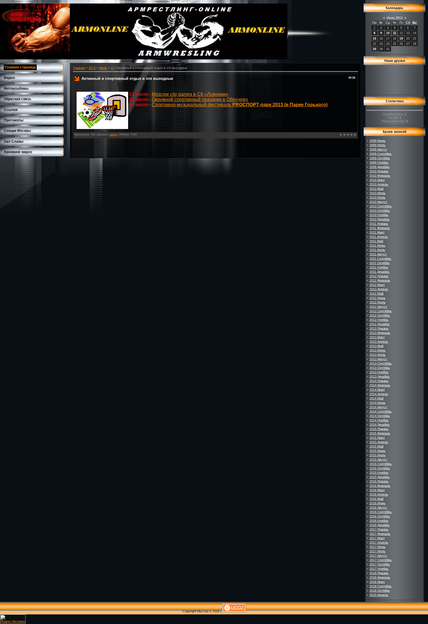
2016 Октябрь (379, 516)
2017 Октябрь (379, 564)
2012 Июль (377, 302)
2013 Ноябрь (378, 372)
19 (401, 38)
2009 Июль (377, 145)
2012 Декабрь (379, 324)
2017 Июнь (377, 547)
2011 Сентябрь (380, 258)
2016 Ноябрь (378, 520)
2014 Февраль (379, 385)
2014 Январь (378, 381)
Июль (103, 68)
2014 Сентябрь (380, 411)
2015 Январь (378, 429)
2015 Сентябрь (380, 464)
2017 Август (378, 555)
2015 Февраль (379, 433)
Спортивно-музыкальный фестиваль (192, 104)
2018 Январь (378, 573)
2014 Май (376, 398)
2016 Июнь (377, 503)
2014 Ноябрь (378, 420)
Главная (79, 68)
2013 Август (378, 359)
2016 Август (378, 507)
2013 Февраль (379, 333)
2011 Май (376, 241)
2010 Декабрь (379, 219)
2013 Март (377, 337)
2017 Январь (378, 529)
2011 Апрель (378, 236)
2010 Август (378, 202)
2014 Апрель (378, 394)
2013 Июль (377, 354)
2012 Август (378, 306)
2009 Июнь (377, 140)
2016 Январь (378, 481)
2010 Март (377, 180)
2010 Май (376, 188)
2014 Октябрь (379, 416)
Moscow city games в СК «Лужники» (190, 94)
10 (388, 33)
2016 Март (377, 490)
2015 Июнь (377, 450)
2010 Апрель (378, 184)
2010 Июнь (377, 193)
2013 (92, 68)
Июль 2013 (395, 18)
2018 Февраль (379, 577)
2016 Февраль (379, 485)
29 (374, 49)
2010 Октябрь (379, 210)
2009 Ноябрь (378, 162)
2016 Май (376, 499)
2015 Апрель (378, 442)
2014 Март (377, 389)
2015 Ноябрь (378, 472)
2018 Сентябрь (380, 586)
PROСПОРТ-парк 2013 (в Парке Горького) (280, 104)
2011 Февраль (379, 228)
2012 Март (377, 285)
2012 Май (376, 293)
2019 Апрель (378, 595)
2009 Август (378, 149)
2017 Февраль (379, 533)
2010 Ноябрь (378, 215)
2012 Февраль (379, 280)
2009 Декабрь (379, 167)
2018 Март (377, 582)
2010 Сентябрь (380, 206)
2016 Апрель (378, 494)
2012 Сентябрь (380, 311)
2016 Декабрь (379, 525)
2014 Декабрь (379, 424)
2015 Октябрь (379, 468)
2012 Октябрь (379, 315)
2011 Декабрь (379, 271)
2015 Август (378, 459)
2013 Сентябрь (380, 363)
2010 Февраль (379, 175)
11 (112, 68)
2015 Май (376, 446)
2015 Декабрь (379, 477)
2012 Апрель (378, 289)
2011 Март (377, 232)
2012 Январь (378, 276)
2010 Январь (378, 171)
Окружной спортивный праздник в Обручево (200, 99)
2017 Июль (377, 551)
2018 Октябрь (379, 590)
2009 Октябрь (379, 158)
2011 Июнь (377, 245)
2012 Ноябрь (378, 319)
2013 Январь (378, 328)
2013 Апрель (378, 341)
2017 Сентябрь (380, 560)
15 (374, 38)
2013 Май (376, 346)
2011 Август (378, 254)
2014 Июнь (377, 402)
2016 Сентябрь (380, 512)
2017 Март (377, 538)
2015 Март (377, 437)
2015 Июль (377, 455)
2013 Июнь (377, 350)
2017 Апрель (378, 542)
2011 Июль (377, 250)
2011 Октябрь (379, 263)
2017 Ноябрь (378, 568)
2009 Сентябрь (380, 153)
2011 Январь (378, 223)
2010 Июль (377, 197)
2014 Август (378, 407)
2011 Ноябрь (378, 267)
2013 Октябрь (379, 368)
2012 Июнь (377, 298)
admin (113, 134)
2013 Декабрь (379, 376)
